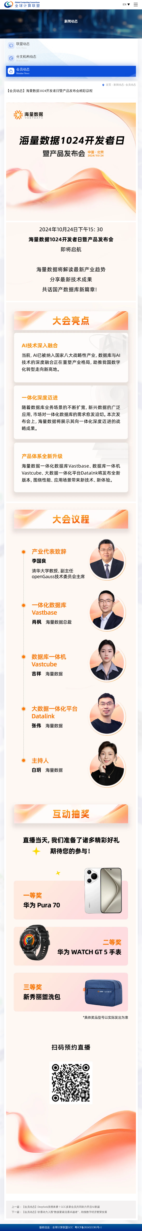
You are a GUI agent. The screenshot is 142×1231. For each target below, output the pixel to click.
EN (124, 4)
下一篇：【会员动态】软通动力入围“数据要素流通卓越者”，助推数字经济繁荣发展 (59, 1212)
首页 (108, 84)
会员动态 (131, 84)
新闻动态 (119, 84)
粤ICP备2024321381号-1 (88, 1227)
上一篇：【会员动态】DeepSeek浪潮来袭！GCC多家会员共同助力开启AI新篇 (56, 1206)
